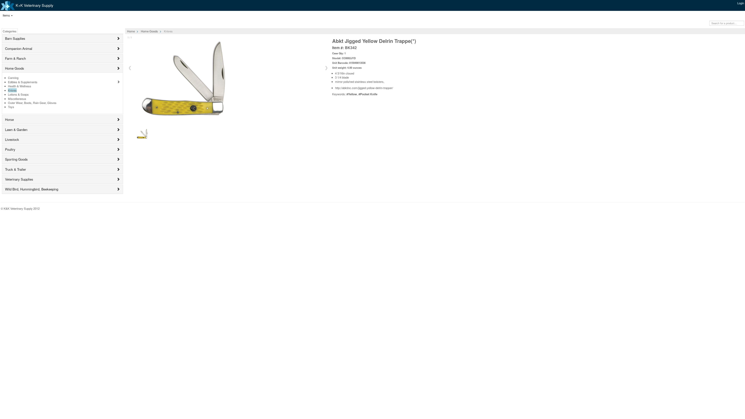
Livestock (12, 139)
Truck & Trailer (15, 169)
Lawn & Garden (16, 129)
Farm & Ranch (15, 58)
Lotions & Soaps (18, 94)
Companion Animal (18, 48)
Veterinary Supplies (19, 179)
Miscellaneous (17, 99)
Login (740, 3)
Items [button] (7, 15)
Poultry (10, 149)
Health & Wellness (19, 86)
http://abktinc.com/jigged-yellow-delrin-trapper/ (364, 88)
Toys (11, 107)
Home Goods (14, 68)
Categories (9, 31)
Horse (9, 119)
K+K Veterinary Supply (34, 5)
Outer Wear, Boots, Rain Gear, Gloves (32, 103)
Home (131, 31)
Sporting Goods (16, 159)
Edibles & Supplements (22, 82)
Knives (12, 90)
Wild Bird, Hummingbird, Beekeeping (31, 189)
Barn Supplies (15, 38)
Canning (13, 78)
